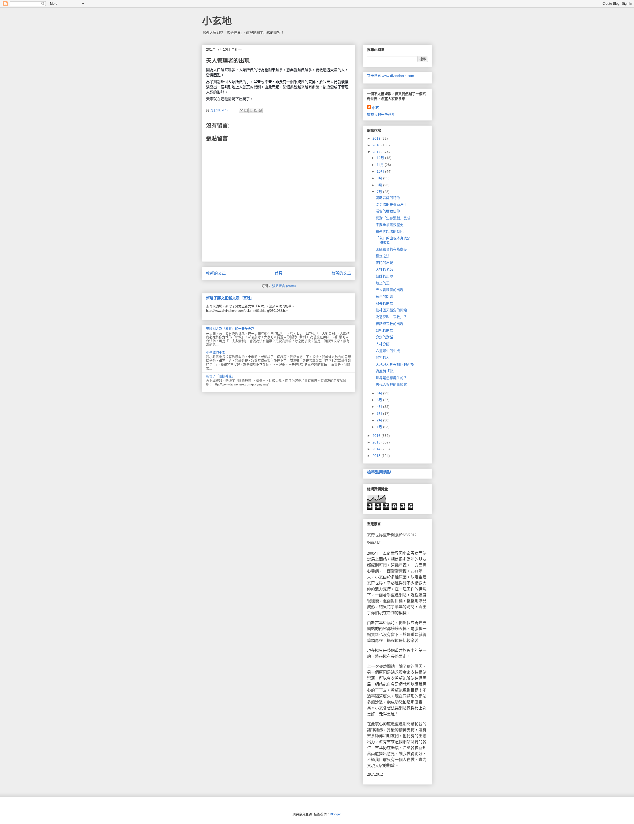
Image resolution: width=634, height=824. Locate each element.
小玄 (375, 108)
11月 (381, 165)
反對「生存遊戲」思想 (393, 218)
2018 (376, 145)
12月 (381, 158)
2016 (376, 436)
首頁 (279, 273)
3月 (380, 413)
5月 (380, 400)
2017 (376, 152)
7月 (380, 192)
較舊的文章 (341, 273)
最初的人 (383, 357)
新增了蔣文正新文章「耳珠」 (230, 298)
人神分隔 (383, 344)
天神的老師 (384, 269)
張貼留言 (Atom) (284, 286)
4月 (380, 407)
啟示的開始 (384, 297)
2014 (376, 449)
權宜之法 (383, 256)
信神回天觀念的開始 (391, 310)
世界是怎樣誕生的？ (391, 378)
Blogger (335, 814)
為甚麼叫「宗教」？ (391, 317)
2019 (376, 138)
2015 (376, 442)
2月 (380, 420)
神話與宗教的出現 (389, 324)
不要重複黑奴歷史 (389, 225)
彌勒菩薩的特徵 (388, 198)
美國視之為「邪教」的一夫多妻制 (230, 328)
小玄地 (217, 20)
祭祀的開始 (384, 330)
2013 (376, 456)
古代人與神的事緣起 (391, 384)
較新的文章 (216, 273)
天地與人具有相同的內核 (395, 364)
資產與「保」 (386, 371)
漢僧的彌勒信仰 (388, 211)
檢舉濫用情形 (379, 472)
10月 (381, 171)
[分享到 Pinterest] (260, 110)
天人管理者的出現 (389, 290)
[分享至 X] (250, 110)
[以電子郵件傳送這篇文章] (241, 110)
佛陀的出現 (384, 263)
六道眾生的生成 (388, 351)
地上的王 (383, 283)
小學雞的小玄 (215, 352)
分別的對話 (384, 337)
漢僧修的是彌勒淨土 (391, 204)
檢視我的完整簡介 (381, 114)
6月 (380, 393)
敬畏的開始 (384, 303)
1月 (380, 427)
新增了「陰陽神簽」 (220, 376)
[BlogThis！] (246, 110)
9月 (380, 178)
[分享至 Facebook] (255, 110)
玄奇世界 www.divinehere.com (390, 76)
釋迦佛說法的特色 (389, 231)
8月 (380, 185)
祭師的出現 (384, 276)
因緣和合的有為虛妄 (391, 249)
